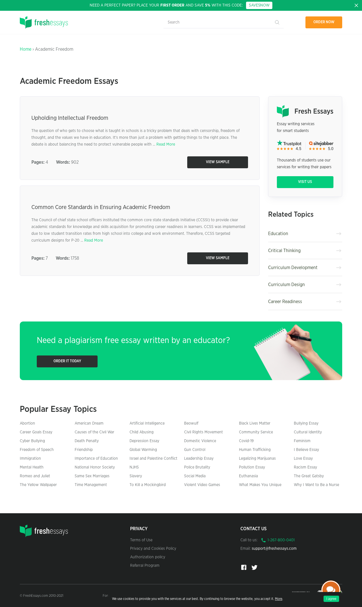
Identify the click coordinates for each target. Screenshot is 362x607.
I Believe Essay (306, 450)
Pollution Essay (252, 467)
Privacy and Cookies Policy (153, 549)
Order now (324, 22)
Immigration (30, 459)
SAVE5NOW (259, 5)
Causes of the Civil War (94, 432)
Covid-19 (246, 441)
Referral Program (145, 566)
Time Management (91, 485)
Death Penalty (87, 441)
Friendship (84, 450)
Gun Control (194, 450)
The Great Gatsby (309, 476)
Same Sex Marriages (92, 476)
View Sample (217, 162)
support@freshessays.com (274, 549)
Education (278, 233)
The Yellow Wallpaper (38, 485)
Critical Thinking (284, 250)
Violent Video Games (202, 485)
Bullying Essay (306, 423)
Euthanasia (248, 476)
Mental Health (32, 467)
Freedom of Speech (37, 450)
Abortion (27, 423)
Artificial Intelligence (147, 423)
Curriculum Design (286, 284)
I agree (331, 598)
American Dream (89, 423)
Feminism (302, 441)
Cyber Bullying (32, 441)
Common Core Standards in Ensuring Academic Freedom (100, 207)
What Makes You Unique (260, 485)
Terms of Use (141, 540)
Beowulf (191, 423)
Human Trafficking (255, 450)
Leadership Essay (199, 459)
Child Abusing (142, 432)
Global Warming (143, 450)
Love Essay (303, 459)
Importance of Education (96, 459)
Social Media (195, 476)
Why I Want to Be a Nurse (316, 485)
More (278, 598)
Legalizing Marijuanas (257, 459)
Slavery (136, 476)
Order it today (67, 361)
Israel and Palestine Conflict (153, 459)
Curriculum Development (293, 267)
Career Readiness (285, 301)
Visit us (305, 182)
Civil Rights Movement (203, 432)
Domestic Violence (200, 441)
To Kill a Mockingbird (148, 485)
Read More (165, 144)
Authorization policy (147, 557)
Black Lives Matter (254, 423)
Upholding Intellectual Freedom (69, 118)
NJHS (134, 467)
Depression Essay (144, 441)
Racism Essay (305, 467)
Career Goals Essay (36, 432)
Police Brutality (197, 467)
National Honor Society (95, 467)
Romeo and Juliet (35, 476)
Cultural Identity (308, 432)
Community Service (256, 432)
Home (25, 49)
